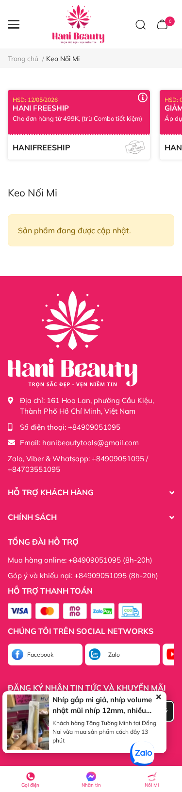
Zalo (114, 654)
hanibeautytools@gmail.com (90, 442)
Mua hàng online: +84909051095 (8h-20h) (80, 560)
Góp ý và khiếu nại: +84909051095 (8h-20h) (83, 575)
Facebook (40, 654)
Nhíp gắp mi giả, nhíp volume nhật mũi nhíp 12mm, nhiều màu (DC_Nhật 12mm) (102, 710)
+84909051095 (94, 427)
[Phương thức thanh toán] (75, 611)
